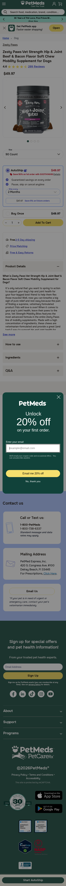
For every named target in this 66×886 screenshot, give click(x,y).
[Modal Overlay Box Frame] (33, 443)
